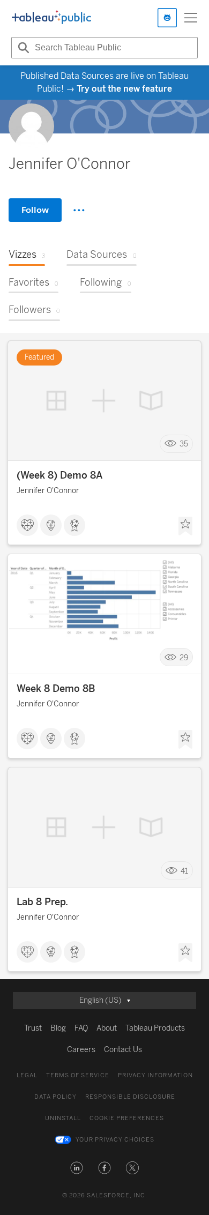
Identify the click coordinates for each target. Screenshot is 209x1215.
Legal (27, 1075)
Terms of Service (77, 1075)
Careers (81, 1049)
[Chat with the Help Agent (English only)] (167, 17)
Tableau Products (155, 1028)
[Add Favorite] (185, 526)
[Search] (22, 47)
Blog (58, 1028)
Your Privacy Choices (115, 1139)
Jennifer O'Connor (48, 490)
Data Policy (55, 1096)
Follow (35, 209)
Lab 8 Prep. (42, 902)
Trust (33, 1028)
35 (184, 444)
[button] (76, 1167)
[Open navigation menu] (190, 18)
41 (184, 870)
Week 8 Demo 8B (56, 689)
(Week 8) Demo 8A (60, 475)
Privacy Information (155, 1075)
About (106, 1028)
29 (184, 657)
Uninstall (63, 1118)
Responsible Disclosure (130, 1096)
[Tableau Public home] (51, 18)
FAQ (81, 1028)
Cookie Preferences (126, 1118)
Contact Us (123, 1049)
